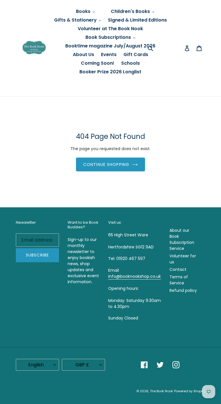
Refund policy (183, 290)
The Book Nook (161, 391)
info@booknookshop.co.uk (134, 276)
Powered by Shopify (189, 391)
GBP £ (82, 364)
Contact (177, 269)
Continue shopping (106, 164)
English (36, 364)
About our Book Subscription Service (181, 239)
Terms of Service (178, 280)
